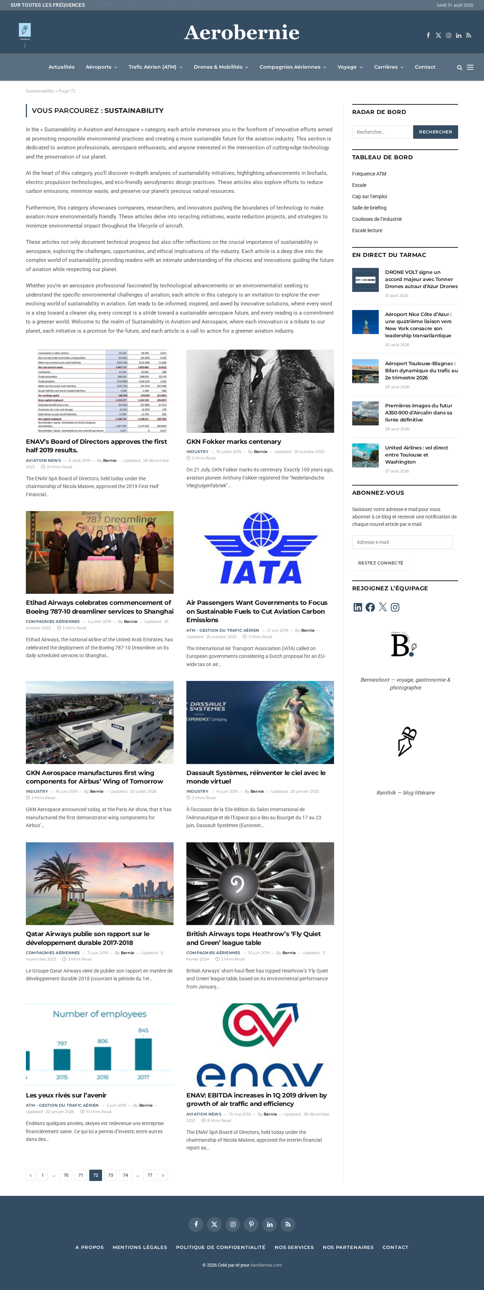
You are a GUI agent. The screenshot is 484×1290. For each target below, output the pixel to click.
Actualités (61, 67)
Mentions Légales (140, 1247)
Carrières (386, 67)
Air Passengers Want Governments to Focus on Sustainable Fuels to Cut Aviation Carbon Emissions (257, 611)
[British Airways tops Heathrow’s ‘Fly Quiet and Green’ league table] (260, 883)
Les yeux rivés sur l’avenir (66, 1095)
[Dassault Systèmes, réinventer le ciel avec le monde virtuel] (260, 722)
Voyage (347, 67)
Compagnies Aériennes (290, 67)
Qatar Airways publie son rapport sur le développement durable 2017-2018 (87, 938)
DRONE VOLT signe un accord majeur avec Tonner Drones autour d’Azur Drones (421, 279)
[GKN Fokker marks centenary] (260, 391)
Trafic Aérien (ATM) (152, 67)
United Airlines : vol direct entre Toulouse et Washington (416, 455)
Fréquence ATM (369, 174)
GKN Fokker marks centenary (233, 442)
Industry (197, 451)
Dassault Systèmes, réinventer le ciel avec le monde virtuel (256, 777)
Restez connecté (380, 563)
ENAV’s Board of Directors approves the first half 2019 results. (96, 446)
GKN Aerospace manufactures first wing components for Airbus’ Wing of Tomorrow (94, 777)
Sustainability (40, 90)
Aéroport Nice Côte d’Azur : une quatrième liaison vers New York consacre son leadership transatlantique (184, 4)
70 (65, 1175)
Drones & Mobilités (218, 67)
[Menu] (470, 67)
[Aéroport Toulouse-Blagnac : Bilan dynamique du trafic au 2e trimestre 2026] (365, 371)
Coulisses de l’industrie (377, 219)
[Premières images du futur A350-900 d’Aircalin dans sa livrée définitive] (365, 413)
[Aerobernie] (242, 35)
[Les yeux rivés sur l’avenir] (100, 1044)
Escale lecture (367, 230)
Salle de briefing (369, 208)
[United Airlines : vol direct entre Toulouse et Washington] (365, 455)
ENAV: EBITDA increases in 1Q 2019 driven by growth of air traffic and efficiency (256, 1099)
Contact (425, 67)
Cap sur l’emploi (369, 196)
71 (80, 1175)
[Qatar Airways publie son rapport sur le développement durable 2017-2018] (100, 883)
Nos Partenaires (348, 1247)
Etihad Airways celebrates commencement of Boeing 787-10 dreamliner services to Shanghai (100, 607)
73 (110, 1175)
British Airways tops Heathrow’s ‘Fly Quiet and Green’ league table (253, 938)
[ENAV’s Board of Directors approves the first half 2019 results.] (100, 391)
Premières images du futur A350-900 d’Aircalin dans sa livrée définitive (418, 412)
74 (125, 1175)
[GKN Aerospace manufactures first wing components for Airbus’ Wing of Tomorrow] (100, 722)
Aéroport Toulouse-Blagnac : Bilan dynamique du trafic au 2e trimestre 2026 (421, 370)
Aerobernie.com (266, 1265)
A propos (89, 1247)
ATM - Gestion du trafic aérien (222, 630)
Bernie (110, 460)
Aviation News (43, 460)
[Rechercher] (460, 67)
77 (149, 1175)
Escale (359, 185)
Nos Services (294, 1247)
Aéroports (98, 67)
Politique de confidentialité (220, 1247)
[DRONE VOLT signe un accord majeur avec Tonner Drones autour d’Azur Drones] (365, 280)
